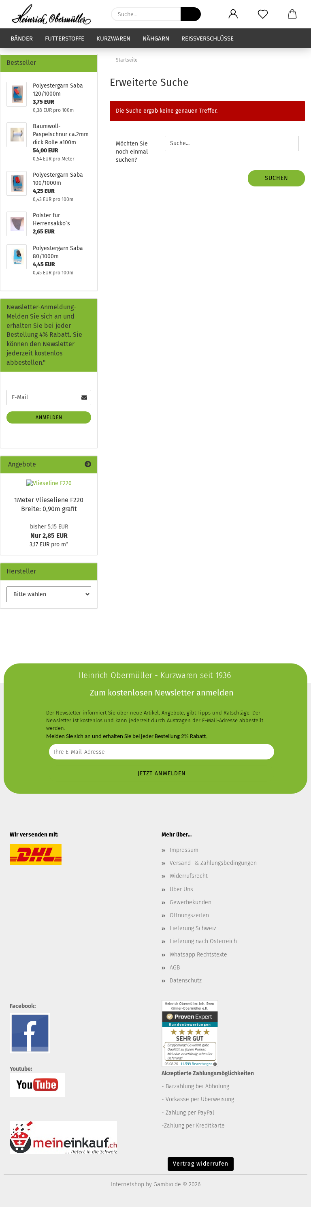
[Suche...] (191, 14)
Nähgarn (156, 38)
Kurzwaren (113, 38)
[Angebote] (88, 464)
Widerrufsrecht (189, 876)
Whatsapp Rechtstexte (198, 954)
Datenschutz (186, 980)
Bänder (22, 38)
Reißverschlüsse (207, 38)
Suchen (276, 178)
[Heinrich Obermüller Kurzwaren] (54, 14)
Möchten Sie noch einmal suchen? (132, 151)
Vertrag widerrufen (200, 1163)
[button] (233, 14)
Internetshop (127, 1184)
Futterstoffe (64, 38)
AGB (175, 967)
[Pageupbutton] (289, 1199)
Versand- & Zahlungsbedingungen (213, 863)
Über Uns (181, 889)
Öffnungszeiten (189, 915)
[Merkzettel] (262, 14)
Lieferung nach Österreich (203, 941)
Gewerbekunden (190, 902)
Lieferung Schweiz (193, 928)
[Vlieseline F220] (49, 483)
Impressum (184, 850)
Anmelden (49, 417)
